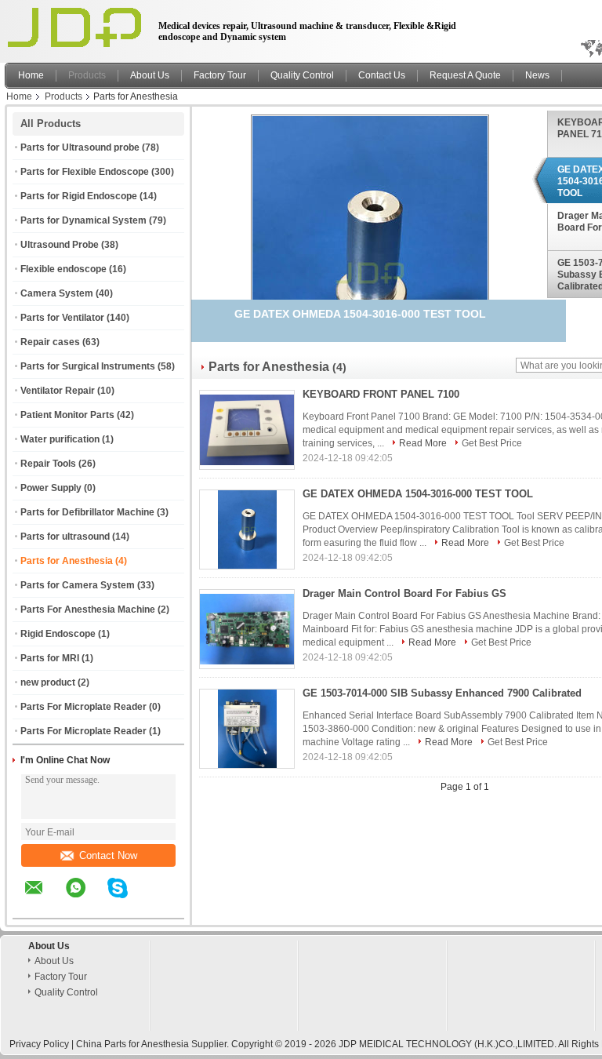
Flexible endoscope (63, 269)
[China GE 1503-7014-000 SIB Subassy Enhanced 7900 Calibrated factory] (247, 729)
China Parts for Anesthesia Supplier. (153, 1044)
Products (87, 75)
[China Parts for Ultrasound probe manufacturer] (77, 27)
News (537, 75)
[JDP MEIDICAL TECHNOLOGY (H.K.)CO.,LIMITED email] (43, 899)
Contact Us (381, 75)
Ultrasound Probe (59, 244)
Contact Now (108, 855)
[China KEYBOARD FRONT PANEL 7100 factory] (247, 430)
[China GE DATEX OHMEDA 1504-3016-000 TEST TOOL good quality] (370, 272)
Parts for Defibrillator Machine (87, 512)
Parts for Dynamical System (83, 220)
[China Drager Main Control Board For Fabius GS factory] (247, 629)
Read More (423, 443)
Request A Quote (465, 75)
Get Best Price (492, 443)
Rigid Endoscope (58, 633)
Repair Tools (48, 463)
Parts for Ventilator (62, 317)
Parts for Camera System (77, 585)
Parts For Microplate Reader (83, 706)
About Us (149, 75)
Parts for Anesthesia (66, 560)
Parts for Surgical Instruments (87, 366)
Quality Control (302, 75)
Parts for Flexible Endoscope (84, 171)
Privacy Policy (39, 1044)
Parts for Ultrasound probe (80, 147)
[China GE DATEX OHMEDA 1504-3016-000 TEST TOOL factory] (247, 529)
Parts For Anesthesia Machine (87, 609)
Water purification (60, 439)
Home (31, 75)
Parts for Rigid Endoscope (78, 196)
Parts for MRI (49, 658)
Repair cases (50, 342)
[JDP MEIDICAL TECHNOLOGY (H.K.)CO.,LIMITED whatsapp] (85, 899)
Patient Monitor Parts (67, 414)
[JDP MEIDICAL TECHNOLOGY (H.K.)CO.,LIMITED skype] (127, 899)
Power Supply (51, 487)
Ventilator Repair (57, 390)
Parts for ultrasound (65, 536)
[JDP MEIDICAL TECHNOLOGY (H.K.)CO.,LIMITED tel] (159, 904)
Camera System (56, 293)
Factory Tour (220, 75)
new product (47, 682)
